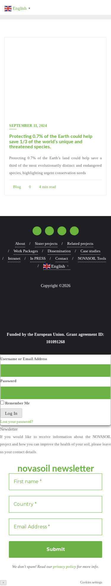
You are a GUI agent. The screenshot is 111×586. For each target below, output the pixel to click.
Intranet (14, 258)
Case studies (90, 251)
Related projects (80, 243)
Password (8, 381)
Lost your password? (16, 421)
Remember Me (17, 403)
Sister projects (46, 243)
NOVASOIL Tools (92, 258)
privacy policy (65, 566)
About (20, 243)
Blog (16, 187)
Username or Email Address (23, 359)
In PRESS (38, 258)
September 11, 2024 (28, 126)
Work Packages (26, 251)
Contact (61, 258)
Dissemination (59, 251)
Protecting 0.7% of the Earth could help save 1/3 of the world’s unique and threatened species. (50, 141)
